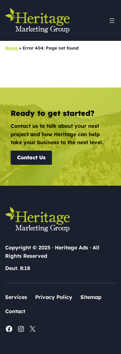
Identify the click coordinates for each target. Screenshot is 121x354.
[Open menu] (112, 20)
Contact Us (31, 157)
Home (11, 48)
